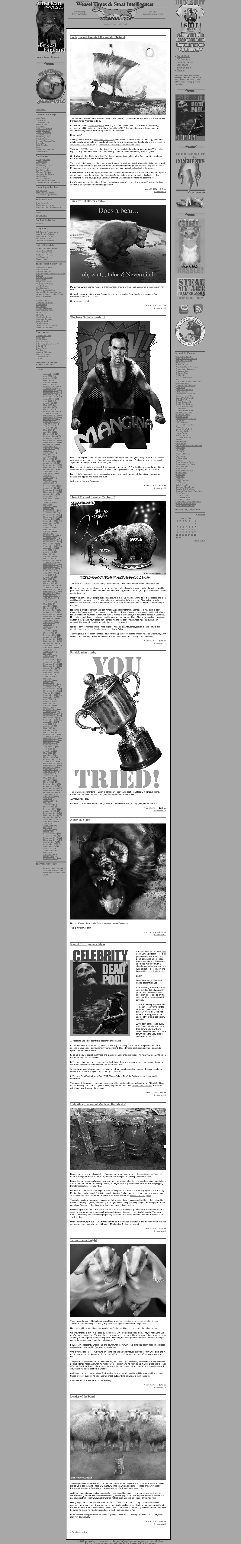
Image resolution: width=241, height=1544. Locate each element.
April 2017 (48, 606)
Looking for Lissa (44, 309)
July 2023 (47, 451)
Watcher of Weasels (45, 255)
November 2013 (50, 691)
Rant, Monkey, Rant (184, 462)
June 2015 (48, 651)
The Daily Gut (42, 122)
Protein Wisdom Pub (45, 141)
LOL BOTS (41, 346)
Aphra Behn (41, 162)
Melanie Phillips (43, 172)
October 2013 (49, 693)
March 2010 (48, 782)
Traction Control (183, 499)
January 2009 (49, 811)
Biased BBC (41, 164)
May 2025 (47, 405)
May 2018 (47, 579)
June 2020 (48, 527)
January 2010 (49, 786)
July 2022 (47, 475)
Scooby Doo (184, 67)
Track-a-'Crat (42, 323)
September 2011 (50, 745)
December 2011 (50, 738)
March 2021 (48, 509)
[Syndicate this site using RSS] (198, 313)
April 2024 (48, 432)
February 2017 (50, 610)
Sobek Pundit (182, 485)
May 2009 (47, 803)
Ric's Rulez (41, 315)
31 (180, 538)
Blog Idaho (41, 280)
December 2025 (50, 391)
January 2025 (49, 413)
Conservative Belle (184, 390)
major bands (197, 80)
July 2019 (47, 550)
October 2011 (49, 743)
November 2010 (50, 765)
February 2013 (50, 709)
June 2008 (48, 825)
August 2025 (49, 399)
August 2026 (49, 374)
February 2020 (50, 535)
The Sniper (181, 483)
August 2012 (49, 722)
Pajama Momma (183, 454)
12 (186, 529)
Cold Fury (40, 118)
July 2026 (47, 376)
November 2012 (50, 716)
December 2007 (50, 838)
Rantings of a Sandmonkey (48, 207)
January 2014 (49, 687)
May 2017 (47, 604)
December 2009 (50, 788)
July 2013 (47, 699)
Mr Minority (181, 443)
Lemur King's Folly (184, 429)
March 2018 (48, 583)
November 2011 (50, 741)
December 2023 (50, 440)
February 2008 (50, 834)
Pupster (179, 460)
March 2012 (48, 732)
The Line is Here (43, 135)
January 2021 (49, 513)
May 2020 (47, 529)
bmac (178, 379)
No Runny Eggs (43, 137)
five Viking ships (96, 125)
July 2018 (47, 575)
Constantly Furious (45, 166)
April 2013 (48, 705)
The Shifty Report (44, 317)
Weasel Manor (42, 259)
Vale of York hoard (106, 156)
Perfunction (181, 456)
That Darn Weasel (44, 253)
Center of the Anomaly (186, 385)
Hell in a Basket (43, 296)
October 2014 (49, 668)
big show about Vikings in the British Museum (119, 144)
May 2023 (47, 455)
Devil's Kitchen (43, 168)
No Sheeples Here (44, 311)
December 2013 (50, 689)
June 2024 (48, 428)
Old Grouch (41, 313)
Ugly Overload (43, 354)
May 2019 (47, 554)
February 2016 (50, 635)
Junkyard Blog (43, 131)
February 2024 (50, 436)
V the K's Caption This (186, 503)
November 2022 (50, 467)
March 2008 (48, 832)
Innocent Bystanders (185, 425)
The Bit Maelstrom (184, 377)
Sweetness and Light (46, 149)
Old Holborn (41, 176)
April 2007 (48, 854)
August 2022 (49, 473)
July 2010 (47, 774)
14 (192, 529)
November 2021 (50, 492)
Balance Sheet (182, 373)
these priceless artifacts (148, 1174)
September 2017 (50, 596)
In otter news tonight (83, 1240)
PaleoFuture (41, 348)
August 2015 (49, 647)
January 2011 (49, 761)
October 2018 (49, 569)
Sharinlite (180, 477)
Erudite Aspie (42, 288)
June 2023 (48, 453)
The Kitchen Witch (44, 302)
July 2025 (47, 401)
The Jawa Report (44, 128)
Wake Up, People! (44, 327)
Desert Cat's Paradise (186, 398)
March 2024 (48, 434)
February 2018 (50, 585)
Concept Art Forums (45, 236)
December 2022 (50, 465)
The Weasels (42, 257)
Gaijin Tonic (41, 191)
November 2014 (50, 666)
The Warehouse (43, 356)
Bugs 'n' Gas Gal (44, 282)
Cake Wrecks (42, 340)
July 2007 (47, 848)
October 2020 (49, 519)
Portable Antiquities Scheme (151, 166)
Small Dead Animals (45, 180)
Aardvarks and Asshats (186, 359)
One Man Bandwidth (45, 193)
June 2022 (48, 478)
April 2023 (48, 457)
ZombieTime (42, 151)
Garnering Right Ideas (186, 419)
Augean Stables (43, 271)
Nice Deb (180, 452)
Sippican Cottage (44, 319)
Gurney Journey (43, 238)
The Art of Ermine (44, 251)
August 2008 (49, 821)
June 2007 (48, 850)
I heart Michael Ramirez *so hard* (92, 497)
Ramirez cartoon (91, 584)
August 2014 (49, 672)
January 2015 (49, 662)
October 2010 (49, 767)
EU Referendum (43, 170)
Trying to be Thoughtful (46, 325)
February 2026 (50, 386)
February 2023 (50, 461)
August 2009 (49, 796)
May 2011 (47, 753)
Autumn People (183, 365)
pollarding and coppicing (140, 1195)
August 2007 (49, 846)
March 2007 (48, 856)
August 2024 (49, 424)
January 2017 (49, 612)
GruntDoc (180, 421)
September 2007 (50, 844)
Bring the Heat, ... (183, 383)
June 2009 (48, 801)
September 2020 (50, 521)
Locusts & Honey (183, 437)
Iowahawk (41, 126)
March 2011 (48, 757)
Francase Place (183, 414)
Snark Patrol (42, 321)
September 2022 (50, 471)
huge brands (181, 80)
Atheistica (180, 363)
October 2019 (49, 544)
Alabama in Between (185, 369)
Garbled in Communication (48, 292)
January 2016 (49, 637)
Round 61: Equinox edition (87, 944)
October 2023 (49, 444)
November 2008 (50, 815)
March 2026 (48, 384)
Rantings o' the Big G (185, 464)
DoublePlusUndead (184, 404)
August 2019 (49, 548)
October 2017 (49, 593)
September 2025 (50, 397)
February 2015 (50, 660)
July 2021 (47, 500)
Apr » (202, 540)
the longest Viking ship (104, 139)
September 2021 (50, 496)
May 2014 (47, 678)
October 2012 (49, 718)
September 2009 (50, 794)
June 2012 (48, 726)
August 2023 (49, 449)
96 (160, 1095)
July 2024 (47, 426)
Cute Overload (43, 342)
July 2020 (47, 525)
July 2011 (47, 749)
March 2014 (48, 683)
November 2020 (50, 517)
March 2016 (48, 633)
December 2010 (50, 763)
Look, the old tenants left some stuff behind (97, 37)
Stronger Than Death (185, 487)
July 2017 (47, 600)
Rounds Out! (181, 472)
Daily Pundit (41, 124)
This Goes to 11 (183, 497)
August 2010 (49, 772)
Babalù (39, 224)
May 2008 (47, 828)
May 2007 (47, 852)
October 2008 (49, 817)
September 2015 (50, 645)
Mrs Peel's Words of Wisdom (189, 446)
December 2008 (50, 813)
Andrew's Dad (182, 371)
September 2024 (50, 422)
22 (160, 488)
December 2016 (50, 614)
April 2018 (48, 581)
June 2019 (48, 552)
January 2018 (49, 587)
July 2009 (47, 799)
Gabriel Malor (182, 417)
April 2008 (48, 830)
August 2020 (49, 523)
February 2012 (50, 734)
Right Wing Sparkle (184, 470)
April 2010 (48, 780)
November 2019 (50, 542)
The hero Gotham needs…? (87, 317)
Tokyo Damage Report (46, 195)
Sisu (38, 147)
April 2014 (48, 680)
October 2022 (49, 469)
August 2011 (49, 747)
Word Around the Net (185, 506)
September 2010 (50, 770)
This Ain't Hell (182, 495)
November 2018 (50, 567)
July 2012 (47, 724)
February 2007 (50, 859)
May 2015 (47, 654)
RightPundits (42, 145)
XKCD (39, 358)
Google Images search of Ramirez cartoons (90, 629)
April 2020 (48, 531)
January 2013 (49, 712)
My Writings (41, 215)
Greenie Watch (43, 178)
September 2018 (50, 571)
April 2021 (48, 507)
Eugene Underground (185, 410)
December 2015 (50, 639)
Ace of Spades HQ (184, 356)
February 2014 (50, 685)
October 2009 (49, 792)
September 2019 (50, 546)
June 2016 (48, 627)
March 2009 (48, 807)
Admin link (41, 109)
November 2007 (50, 840)
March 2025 (48, 409)
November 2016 (50, 616)
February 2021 (50, 511)
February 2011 (49, 759)
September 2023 (50, 446)
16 (160, 192)
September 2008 (50, 819)
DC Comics (183, 59)
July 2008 (47, 823)
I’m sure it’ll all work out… (87, 201)
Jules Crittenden (43, 133)
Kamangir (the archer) (46, 205)
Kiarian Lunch (42, 300)
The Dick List (42, 286)
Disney (181, 70)
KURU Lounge (182, 435)
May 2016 (47, 629)
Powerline (41, 143)
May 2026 (47, 380)
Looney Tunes (185, 62)
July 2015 (47, 649)
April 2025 (48, 407)
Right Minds (181, 468)
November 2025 (50, 393)
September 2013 (50, 695)
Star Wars (182, 64)
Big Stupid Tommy (44, 278)
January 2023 (49, 463)
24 (180, 535)
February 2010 (50, 784)
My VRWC (180, 450)
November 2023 (50, 442)
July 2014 (47, 674)
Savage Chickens (44, 352)
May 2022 (47, 480)
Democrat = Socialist (185, 394)
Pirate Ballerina (43, 139)
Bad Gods (40, 338)
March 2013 (48, 707)
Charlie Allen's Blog (45, 234)
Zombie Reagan (51, 57)
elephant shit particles (142, 1085)
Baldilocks (180, 375)
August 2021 (49, 498)
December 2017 (50, 589)
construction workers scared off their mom (139, 1321)
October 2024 (49, 420)
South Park (183, 56)
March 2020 (48, 533)
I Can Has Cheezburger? (47, 344)
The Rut (39, 350)
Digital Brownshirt (184, 402)
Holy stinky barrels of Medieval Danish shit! (98, 1104)
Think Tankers (182, 493)
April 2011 (48, 755)
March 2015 (48, 658)
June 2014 (48, 676)
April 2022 (48, 482)
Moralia (179, 439)
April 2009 (48, 805)
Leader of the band (82, 1396)
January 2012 (49, 736)
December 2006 (55, 870)
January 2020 (49, 538)
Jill (37, 298)
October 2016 (49, 618)
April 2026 (48, 382)
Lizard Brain (181, 433)
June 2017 (48, 602)
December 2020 (50, 515)
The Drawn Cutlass (184, 406)
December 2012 (50, 714)
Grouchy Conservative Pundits (50, 294)
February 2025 (50, 411)
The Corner (41, 120)
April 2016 (48, 631)
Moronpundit (181, 441)
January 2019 (49, 562)
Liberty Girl (41, 304)
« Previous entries (78, 1532)
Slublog (179, 479)
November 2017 (50, 591)
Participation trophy (83, 652)
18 (183, 532)
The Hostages (182, 423)
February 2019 (50, 560)
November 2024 (50, 417)
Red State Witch (183, 466)
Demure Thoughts (184, 396)
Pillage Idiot (181, 458)
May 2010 (47, 778)
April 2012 (48, 730)
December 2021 (50, 490)
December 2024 (50, 415)
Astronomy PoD (43, 336)
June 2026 (48, 378)
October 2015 (49, 643)
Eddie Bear (181, 408)
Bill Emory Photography (47, 232)
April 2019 (48, 556)
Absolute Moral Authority (187, 367)
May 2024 (47, 430)
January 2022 (49, 488)
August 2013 (49, 697)
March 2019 (48, 558)
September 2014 (50, 670)
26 (186, 535)
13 (189, 529)
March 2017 (48, 608)
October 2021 (49, 494)
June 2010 (48, 776)
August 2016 (49, 622)
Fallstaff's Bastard (184, 412)
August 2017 (49, 598)
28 (192, 535)
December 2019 (50, 540)
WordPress (128, 1541)
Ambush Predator (44, 267)
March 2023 (48, 459)
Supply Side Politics (185, 489)
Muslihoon (180, 448)
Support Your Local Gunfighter (189, 491)
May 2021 (47, 504)
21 (192, 532)
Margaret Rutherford (153, 971)
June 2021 (48, 502)
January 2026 (49, 388)
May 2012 (47, 728)
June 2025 (48, 403)
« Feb (196, 540)
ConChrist (180, 388)
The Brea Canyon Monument (188, 381)
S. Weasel (180, 474)
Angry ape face (80, 819)
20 (189, 532)
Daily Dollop (181, 392)
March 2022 (48, 484)
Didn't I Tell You (183, 400)
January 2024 (49, 438)
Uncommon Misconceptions (188, 501)
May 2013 (47, 703)
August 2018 (49, 573)
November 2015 (50, 641)
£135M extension (88, 149)
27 (189, 535)
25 (183, 535)
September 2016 (50, 620)
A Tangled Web (43, 160)
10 (180, 529)
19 (186, 532)
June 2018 (48, 577)
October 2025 (49, 395)
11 (183, 529)
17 (180, 532)
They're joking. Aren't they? (48, 182)
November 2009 (50, 790)
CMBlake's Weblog (44, 284)
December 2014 (50, 664)
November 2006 (50, 872)
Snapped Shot (182, 481)
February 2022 (50, 486)
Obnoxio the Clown (45, 174)
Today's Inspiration (45, 240)
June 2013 (48, 701)
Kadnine (179, 427)
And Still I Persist (184, 361)
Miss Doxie (41, 307)
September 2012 (50, 720)
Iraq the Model (42, 203)
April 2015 (48, 656)
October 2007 (49, 842)
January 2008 (49, 836)
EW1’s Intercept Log (45, 290)
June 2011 (48, 751)
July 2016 (47, 625)
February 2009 (50, 809)
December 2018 (50, 564)
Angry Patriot (42, 269)
